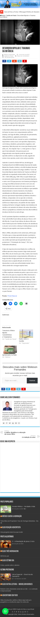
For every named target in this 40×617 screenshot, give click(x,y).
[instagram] (27, 611)
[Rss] (12, 611)
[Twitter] (16, 611)
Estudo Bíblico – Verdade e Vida (23, 506)
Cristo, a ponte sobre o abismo (9, 565)
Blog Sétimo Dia (8, 560)
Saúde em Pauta (11, 15)
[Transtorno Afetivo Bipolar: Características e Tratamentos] (10, 334)
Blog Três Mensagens (10, 551)
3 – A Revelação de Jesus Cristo (23, 541)
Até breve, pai (4, 556)
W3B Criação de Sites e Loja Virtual (23, 609)
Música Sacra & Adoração (12, 516)
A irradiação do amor (29, 436)
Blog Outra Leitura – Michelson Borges (17, 584)
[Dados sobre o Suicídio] (26, 333)
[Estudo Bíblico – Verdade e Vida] (5, 509)
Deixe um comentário (23, 56)
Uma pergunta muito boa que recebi (11, 532)
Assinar (32, 380)
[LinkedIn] (21, 611)
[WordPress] (25, 611)
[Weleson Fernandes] (20, 4)
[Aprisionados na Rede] (9, 350)
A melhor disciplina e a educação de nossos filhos (14, 432)
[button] (5, 611)
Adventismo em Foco (10, 595)
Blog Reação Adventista (11, 527)
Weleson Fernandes (9, 54)
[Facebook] (14, 611)
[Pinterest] (19, 611)
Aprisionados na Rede (9, 355)
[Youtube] (23, 611)
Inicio (3, 15)
